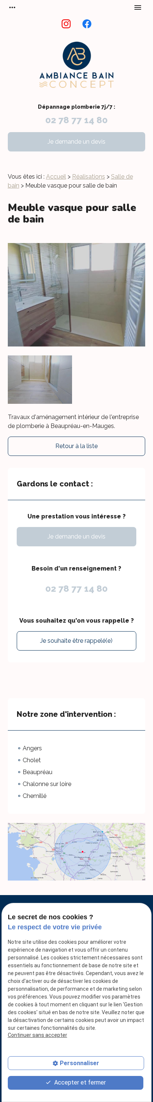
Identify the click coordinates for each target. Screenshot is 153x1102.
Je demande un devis (76, 141)
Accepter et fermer (79, 1082)
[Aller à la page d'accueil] (76, 69)
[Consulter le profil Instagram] (66, 24)
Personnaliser (79, 1063)
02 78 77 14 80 (76, 120)
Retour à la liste (76, 446)
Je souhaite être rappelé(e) (76, 640)
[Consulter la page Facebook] (87, 24)
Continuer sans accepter (37, 1035)
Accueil (56, 176)
